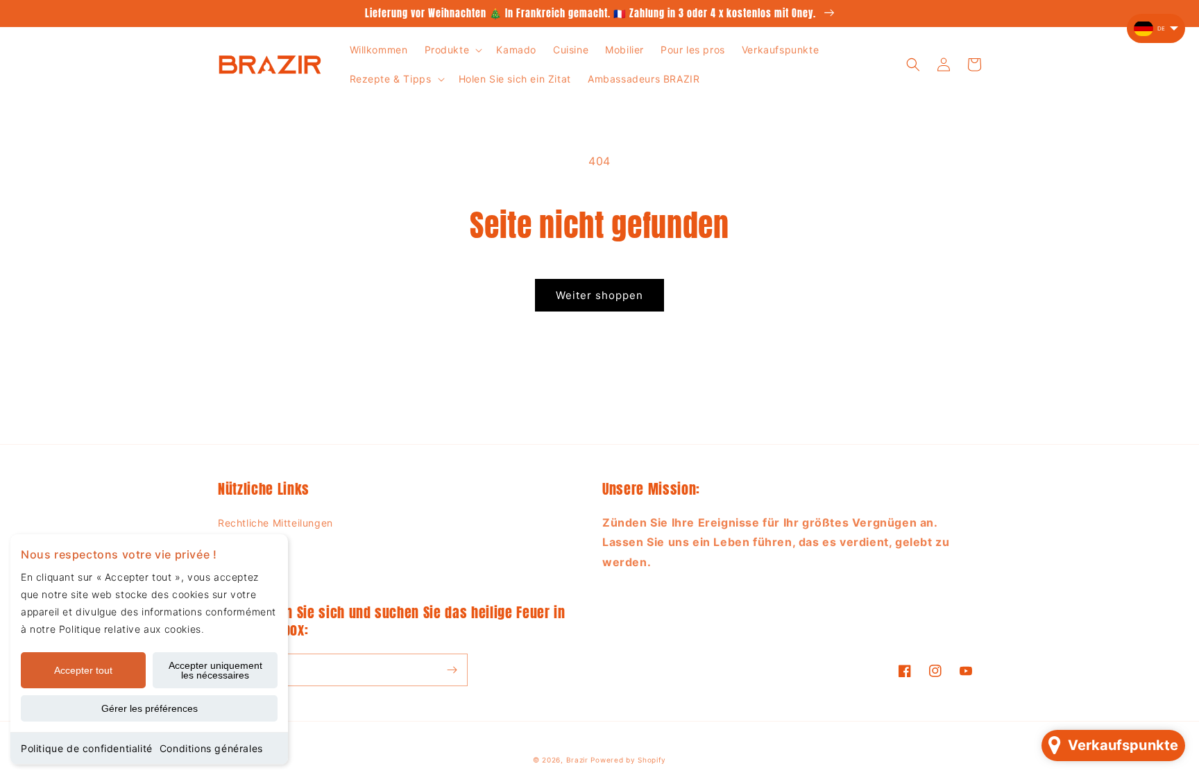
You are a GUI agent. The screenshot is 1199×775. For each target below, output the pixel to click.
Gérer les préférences (149, 708)
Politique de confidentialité (87, 748)
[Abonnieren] (451, 670)
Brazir (577, 760)
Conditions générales (211, 748)
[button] (452, 50)
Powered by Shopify (628, 760)
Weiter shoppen (599, 295)
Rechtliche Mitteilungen (275, 523)
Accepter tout (83, 670)
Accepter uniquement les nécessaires (215, 670)
